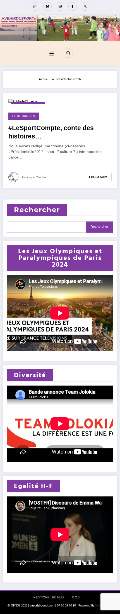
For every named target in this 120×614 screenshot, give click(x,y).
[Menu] (51, 54)
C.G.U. (76, 597)
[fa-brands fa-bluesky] (47, 6)
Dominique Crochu (33, 177)
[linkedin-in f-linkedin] (35, 6)
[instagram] (60, 6)
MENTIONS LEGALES (48, 597)
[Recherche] (68, 52)
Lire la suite (98, 177)
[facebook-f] (72, 6)
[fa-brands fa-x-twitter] (85, 6)
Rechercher (37, 210)
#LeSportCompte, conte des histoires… (51, 132)
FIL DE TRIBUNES (23, 116)
